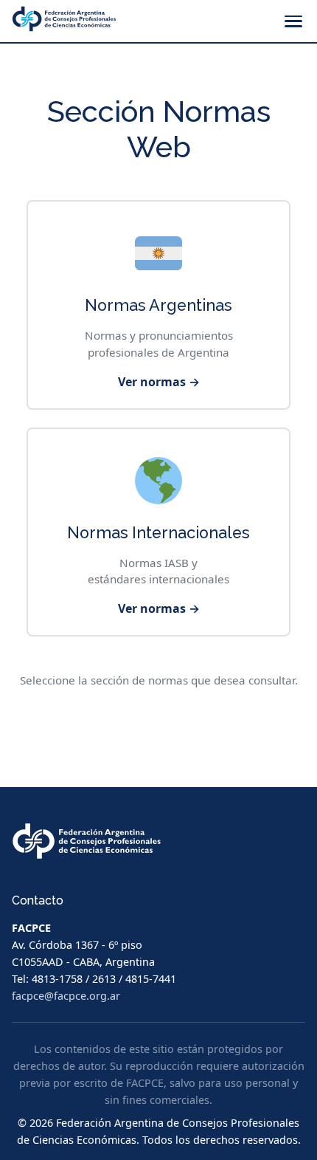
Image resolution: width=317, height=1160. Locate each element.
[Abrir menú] (293, 21)
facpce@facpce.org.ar (66, 996)
